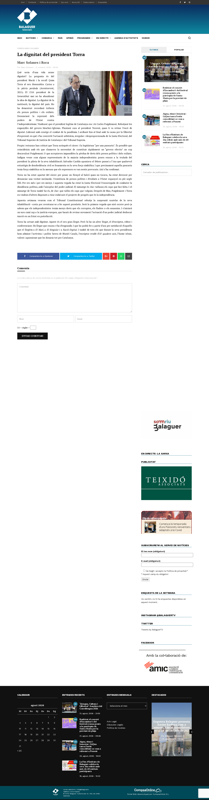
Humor (146, 38)
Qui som (64, 2)
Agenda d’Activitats (126, 38)
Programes (83, 38)
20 (37, 734)
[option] (161, 729)
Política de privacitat (48, 2)
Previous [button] (151, 731)
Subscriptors (88, 2)
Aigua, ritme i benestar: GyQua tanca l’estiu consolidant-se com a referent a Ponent (174, 117)
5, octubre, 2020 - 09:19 (47, 67)
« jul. (19, 750)
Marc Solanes (27, 67)
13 (37, 729)
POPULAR (179, 50)
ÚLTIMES (154, 50)
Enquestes (102, 2)
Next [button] (191, 731)
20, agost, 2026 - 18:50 (173, 127)
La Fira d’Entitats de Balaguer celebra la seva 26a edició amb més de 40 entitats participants (175, 138)
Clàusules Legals (115, 725)
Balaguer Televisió (168, 72)
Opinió (69, 38)
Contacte (32, 2)
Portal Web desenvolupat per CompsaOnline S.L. (148, 794)
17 (20, 734)
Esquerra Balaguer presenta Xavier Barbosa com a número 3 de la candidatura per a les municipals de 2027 (161, 726)
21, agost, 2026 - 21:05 (167, 75)
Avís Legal (112, 721)
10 (20, 729)
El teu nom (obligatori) (153, 551)
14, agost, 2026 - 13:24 (162, 739)
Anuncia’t (76, 2)
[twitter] (185, 2)
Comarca (47, 38)
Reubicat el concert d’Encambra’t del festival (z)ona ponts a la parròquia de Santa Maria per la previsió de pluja (175, 94)
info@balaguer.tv (83, 789)
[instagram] (189, 2)
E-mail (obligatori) (150, 561)
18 (25, 734)
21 (43, 734)
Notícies (31, 38)
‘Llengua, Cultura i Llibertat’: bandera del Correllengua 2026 (166, 65)
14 (43, 729)
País (60, 38)
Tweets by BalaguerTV (152, 630)
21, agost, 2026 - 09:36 (173, 106)
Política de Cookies (116, 728)
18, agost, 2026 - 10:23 (173, 147)
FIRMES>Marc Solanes (28, 48)
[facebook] (180, 2)
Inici (23, 2)
